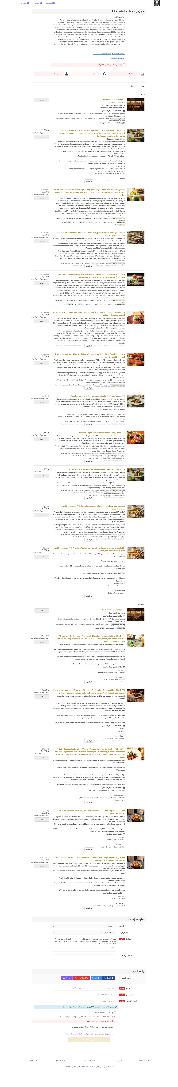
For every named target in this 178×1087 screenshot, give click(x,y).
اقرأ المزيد (89, 181)
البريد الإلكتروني (128, 1001)
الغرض (121, 926)
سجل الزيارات (124, 932)
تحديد (42, 100)
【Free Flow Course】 (117, 58)
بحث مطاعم (33, 1060)
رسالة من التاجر (119, 17)
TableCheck (66, 978)
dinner (133, 86)
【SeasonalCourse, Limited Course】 (109, 54)
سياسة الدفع (60, 1060)
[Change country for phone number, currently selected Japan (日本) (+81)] (113, 995)
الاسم (125, 988)
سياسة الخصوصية (88, 1060)
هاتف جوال (126, 995)
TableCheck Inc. (86, 1066)
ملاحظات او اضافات (126, 956)
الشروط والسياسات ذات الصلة (76, 1034)
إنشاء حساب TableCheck (104, 1013)
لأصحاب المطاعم (144, 1060)
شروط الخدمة (117, 1060)
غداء (142, 86)
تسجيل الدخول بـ (125, 978)
